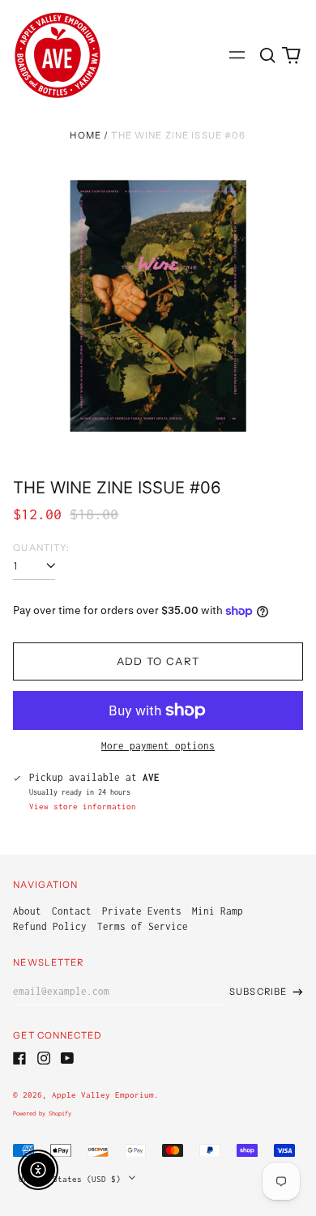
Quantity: (41, 548)
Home (85, 135)
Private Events (141, 911)
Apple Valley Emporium (103, 1094)
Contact (72, 911)
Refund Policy (50, 926)
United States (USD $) (72, 1179)
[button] (267, 54)
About (27, 911)
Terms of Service (142, 926)
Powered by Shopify (42, 1113)
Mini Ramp (217, 911)
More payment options (158, 745)
